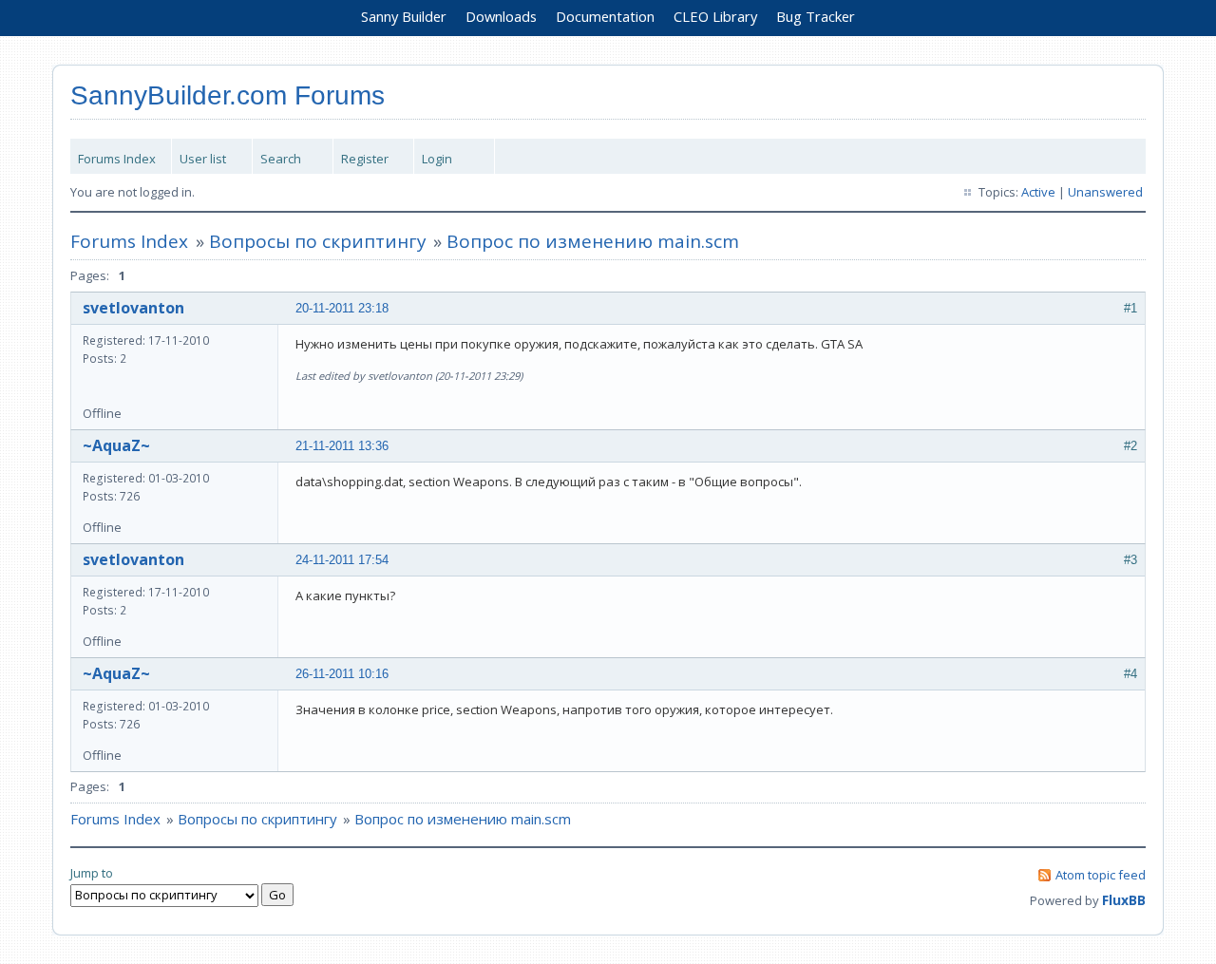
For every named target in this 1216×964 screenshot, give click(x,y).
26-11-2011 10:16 (342, 674)
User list (203, 158)
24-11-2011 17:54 (342, 560)
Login (437, 158)
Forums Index (117, 158)
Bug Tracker (815, 16)
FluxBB (1124, 900)
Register (365, 158)
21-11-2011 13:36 (342, 446)
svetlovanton (133, 307)
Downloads (501, 16)
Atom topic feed (1100, 874)
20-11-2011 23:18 (342, 308)
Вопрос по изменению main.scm (592, 241)
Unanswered (1105, 191)
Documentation (605, 16)
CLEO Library (715, 16)
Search (280, 158)
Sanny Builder (403, 16)
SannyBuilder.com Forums (227, 95)
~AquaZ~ (116, 445)
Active (1038, 191)
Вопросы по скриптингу (318, 241)
